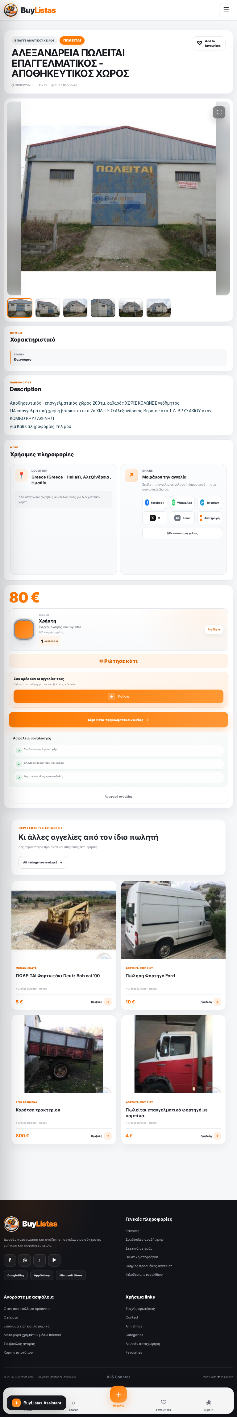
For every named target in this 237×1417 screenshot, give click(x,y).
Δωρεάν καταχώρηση (143, 1344)
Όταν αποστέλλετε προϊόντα (27, 1309)
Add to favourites (209, 43)
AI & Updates (119, 1377)
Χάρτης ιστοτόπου (18, 1352)
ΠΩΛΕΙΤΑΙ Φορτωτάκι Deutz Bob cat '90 (58, 975)
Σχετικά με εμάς (139, 1248)
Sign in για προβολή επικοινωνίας (115, 720)
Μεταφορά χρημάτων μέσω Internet (32, 1335)
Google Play (15, 1275)
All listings (134, 1326)
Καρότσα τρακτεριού (38, 1109)
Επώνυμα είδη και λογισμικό (27, 1326)
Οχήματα (11, 1317)
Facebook (155, 502)
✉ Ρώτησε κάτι (118, 661)
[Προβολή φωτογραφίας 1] (19, 308)
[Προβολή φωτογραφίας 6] (158, 308)
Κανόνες (132, 1231)
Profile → (214, 629)
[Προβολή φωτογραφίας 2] (47, 308)
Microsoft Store (71, 1275)
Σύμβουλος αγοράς (19, 1344)
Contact (132, 1317)
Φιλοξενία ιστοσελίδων (144, 1274)
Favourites (134, 1352)
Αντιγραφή (210, 518)
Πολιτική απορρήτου (142, 1257)
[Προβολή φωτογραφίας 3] (75, 308)
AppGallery (42, 1275)
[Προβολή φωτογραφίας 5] (130, 308)
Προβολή (100, 1002)
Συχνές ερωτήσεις (140, 1309)
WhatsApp (182, 502)
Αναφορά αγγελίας (118, 796)
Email (183, 518)
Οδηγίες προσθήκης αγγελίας (149, 1266)
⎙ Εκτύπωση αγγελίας (182, 533)
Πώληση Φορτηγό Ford (150, 975)
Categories (134, 1335)
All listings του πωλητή (43, 862)
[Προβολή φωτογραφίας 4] (103, 308)
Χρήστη (47, 620)
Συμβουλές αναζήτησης (145, 1239)
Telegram (210, 502)
